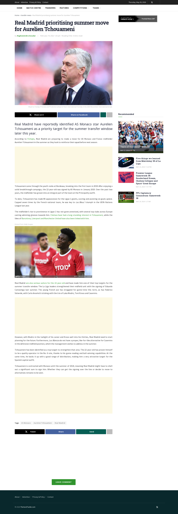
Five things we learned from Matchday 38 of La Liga (148, 161)
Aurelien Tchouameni (43, 423)
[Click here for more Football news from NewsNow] (129, 19)
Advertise (24, 2)
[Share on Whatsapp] (103, 114)
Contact (45, 2)
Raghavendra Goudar (26, 36)
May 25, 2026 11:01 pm (143, 187)
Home (19, 8)
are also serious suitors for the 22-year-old (45, 283)
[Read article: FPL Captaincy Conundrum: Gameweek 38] (126, 197)
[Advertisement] (63, 165)
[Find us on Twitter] (152, 2)
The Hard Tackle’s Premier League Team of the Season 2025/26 (138, 145)
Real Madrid (60, 423)
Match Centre (33, 8)
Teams (96, 8)
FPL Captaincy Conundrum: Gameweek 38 (148, 195)
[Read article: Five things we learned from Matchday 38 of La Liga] (126, 162)
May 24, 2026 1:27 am (143, 201)
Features (64, 8)
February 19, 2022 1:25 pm (50, 36)
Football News (147, 19)
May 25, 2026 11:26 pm (143, 167)
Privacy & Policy (35, 2)
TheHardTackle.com (27, 507)
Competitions (80, 8)
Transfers (50, 8)
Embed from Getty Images (24, 224)
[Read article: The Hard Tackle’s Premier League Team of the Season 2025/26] (140, 137)
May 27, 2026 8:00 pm (127, 150)
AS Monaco (26, 423)
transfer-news (26, 15)
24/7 (153, 19)
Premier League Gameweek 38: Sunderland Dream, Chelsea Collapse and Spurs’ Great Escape (147, 178)
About (17, 2)
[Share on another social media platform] (109, 114)
